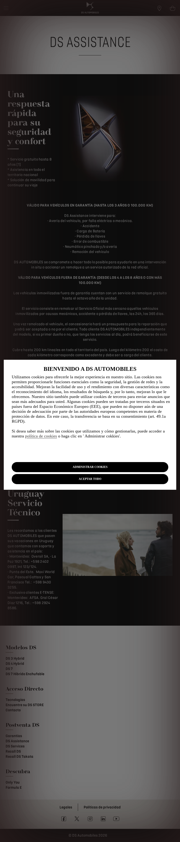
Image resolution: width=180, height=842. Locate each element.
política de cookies (41, 436)
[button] (90, 467)
